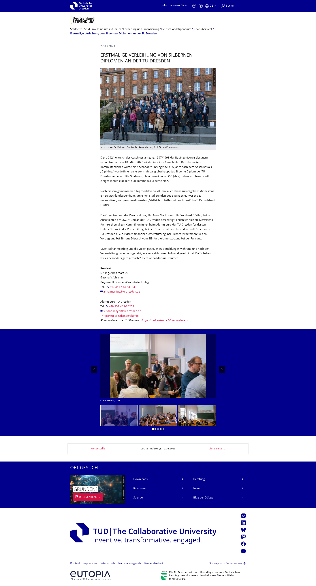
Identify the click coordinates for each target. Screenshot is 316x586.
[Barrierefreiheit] (201, 6)
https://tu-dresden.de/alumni (120, 316)
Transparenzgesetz (129, 563)
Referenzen (140, 488)
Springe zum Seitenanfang (225, 563)
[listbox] (158, 369)
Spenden (138, 497)
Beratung (199, 479)
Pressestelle (98, 449)
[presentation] (94, 369)
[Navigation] (242, 6)
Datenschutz (107, 563)
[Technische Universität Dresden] (81, 6)
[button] (153, 430)
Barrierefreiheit (153, 563)
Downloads (140, 479)
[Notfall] (194, 6)
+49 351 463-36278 (121, 306)
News (196, 488)
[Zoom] (158, 366)
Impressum (90, 563)
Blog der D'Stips (203, 497)
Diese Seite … (216, 449)
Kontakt (75, 563)
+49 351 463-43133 (122, 287)
